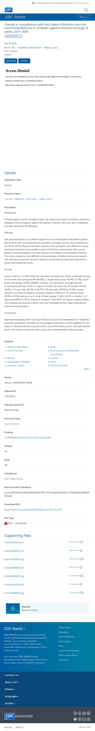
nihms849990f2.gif (14, 567)
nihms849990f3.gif (14, 584)
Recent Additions (67, 636)
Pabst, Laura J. (51, 47)
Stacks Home (65, 627)
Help (61, 646)
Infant (53, 361)
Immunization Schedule (18, 361)
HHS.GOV (8, 727)
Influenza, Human (15, 365)
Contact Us (64, 659)
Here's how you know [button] (81, 3)
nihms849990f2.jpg (14, 576)
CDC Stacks (13, 628)
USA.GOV (19, 727)
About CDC (11, 682)
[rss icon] (89, 719)
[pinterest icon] (80, 719)
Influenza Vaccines (59, 365)
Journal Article (12, 423)
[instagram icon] (84, 713)
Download (11, 60)
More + (87, 369)
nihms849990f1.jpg (14, 559)
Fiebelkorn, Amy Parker (29, 47)
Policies (9, 689)
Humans (54, 358)
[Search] (87, 9)
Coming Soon (65, 641)
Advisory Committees (17, 346)
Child (52, 346)
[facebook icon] (75, 713)
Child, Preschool (15, 350)
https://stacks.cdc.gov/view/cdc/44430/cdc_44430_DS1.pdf (33, 509)
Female (10, 358)
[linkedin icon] (89, 713)
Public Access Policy (68, 655)
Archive (9, 703)
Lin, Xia (11, 47)
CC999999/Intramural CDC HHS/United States (28, 437)
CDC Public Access (13, 478)
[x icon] (80, 713)
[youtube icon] (75, 719)
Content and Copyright (69, 650)
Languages (11, 696)
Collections (64, 632)
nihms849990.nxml (14, 542)
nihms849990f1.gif (14, 550)
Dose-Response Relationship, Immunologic (64, 352)
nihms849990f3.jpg (14, 593)
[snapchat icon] (84, 719)
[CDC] (8, 9)
